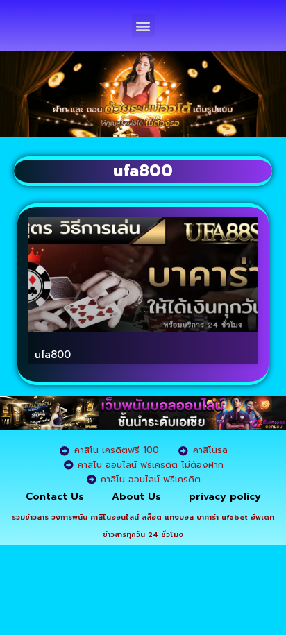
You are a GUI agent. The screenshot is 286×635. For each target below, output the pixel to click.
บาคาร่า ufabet (222, 517)
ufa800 (53, 354)
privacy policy (225, 496)
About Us (136, 496)
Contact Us (55, 496)
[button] (143, 25)
